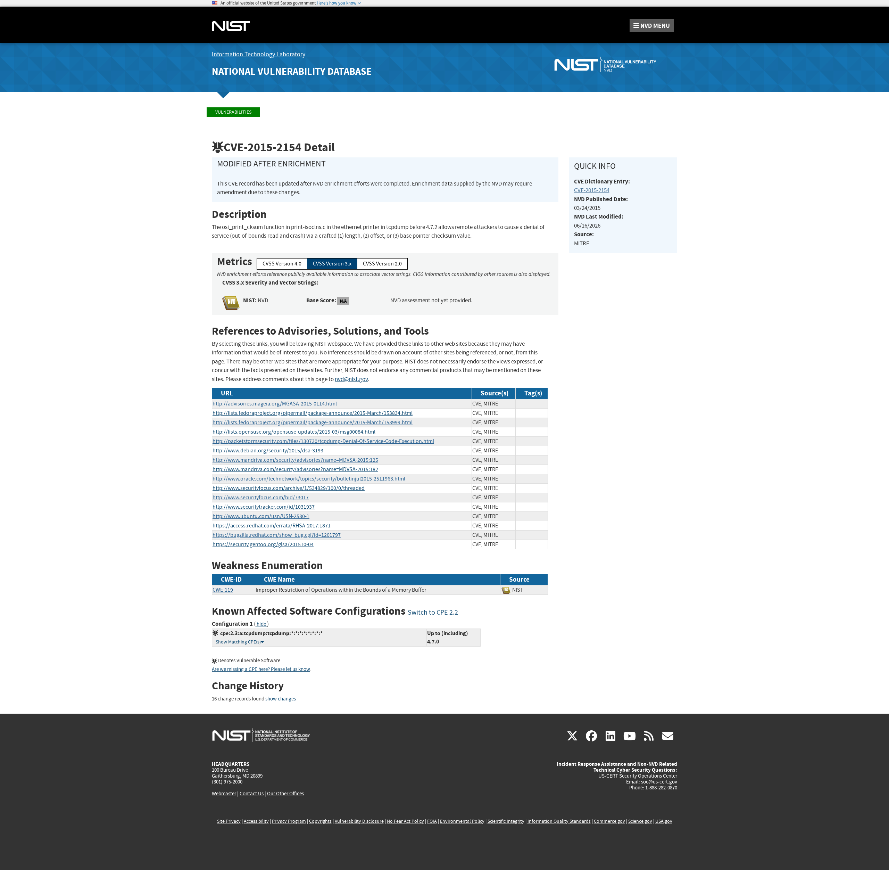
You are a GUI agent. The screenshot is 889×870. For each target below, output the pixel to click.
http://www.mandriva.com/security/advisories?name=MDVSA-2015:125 (295, 460)
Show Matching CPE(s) (238, 642)
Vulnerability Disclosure (359, 821)
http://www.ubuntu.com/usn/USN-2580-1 (261, 516)
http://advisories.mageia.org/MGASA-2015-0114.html (275, 403)
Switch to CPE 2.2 (433, 612)
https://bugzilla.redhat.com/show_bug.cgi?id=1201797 (277, 535)
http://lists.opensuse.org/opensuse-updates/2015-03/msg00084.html (294, 431)
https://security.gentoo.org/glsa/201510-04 (263, 544)
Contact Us (252, 793)
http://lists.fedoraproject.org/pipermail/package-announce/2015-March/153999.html (313, 422)
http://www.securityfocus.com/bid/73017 (261, 497)
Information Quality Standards (559, 821)
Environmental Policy (462, 821)
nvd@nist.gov (351, 379)
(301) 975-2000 (227, 781)
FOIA (432, 821)
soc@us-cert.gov (659, 781)
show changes (280, 699)
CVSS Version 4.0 (282, 263)
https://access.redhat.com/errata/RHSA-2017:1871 (272, 525)
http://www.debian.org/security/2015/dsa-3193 (268, 450)
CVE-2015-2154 (591, 190)
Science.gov (640, 821)
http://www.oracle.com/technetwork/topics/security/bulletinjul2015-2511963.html (309, 478)
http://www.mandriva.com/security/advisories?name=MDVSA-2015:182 (295, 469)
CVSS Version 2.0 (382, 263)
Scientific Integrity (506, 821)
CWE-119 (223, 589)
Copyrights (320, 821)
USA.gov (663, 821)
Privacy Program (289, 821)
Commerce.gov (609, 821)
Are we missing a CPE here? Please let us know (261, 669)
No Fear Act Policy (405, 821)
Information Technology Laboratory (258, 54)
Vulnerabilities (233, 112)
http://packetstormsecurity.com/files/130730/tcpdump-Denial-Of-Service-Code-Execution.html (323, 441)
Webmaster (224, 793)
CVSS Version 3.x (332, 263)
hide (261, 624)
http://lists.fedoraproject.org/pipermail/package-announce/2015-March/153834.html (313, 413)
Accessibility (256, 821)
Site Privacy (229, 821)
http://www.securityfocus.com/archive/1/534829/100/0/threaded (289, 488)
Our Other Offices (285, 794)
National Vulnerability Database (292, 71)
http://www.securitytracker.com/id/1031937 (264, 506)
